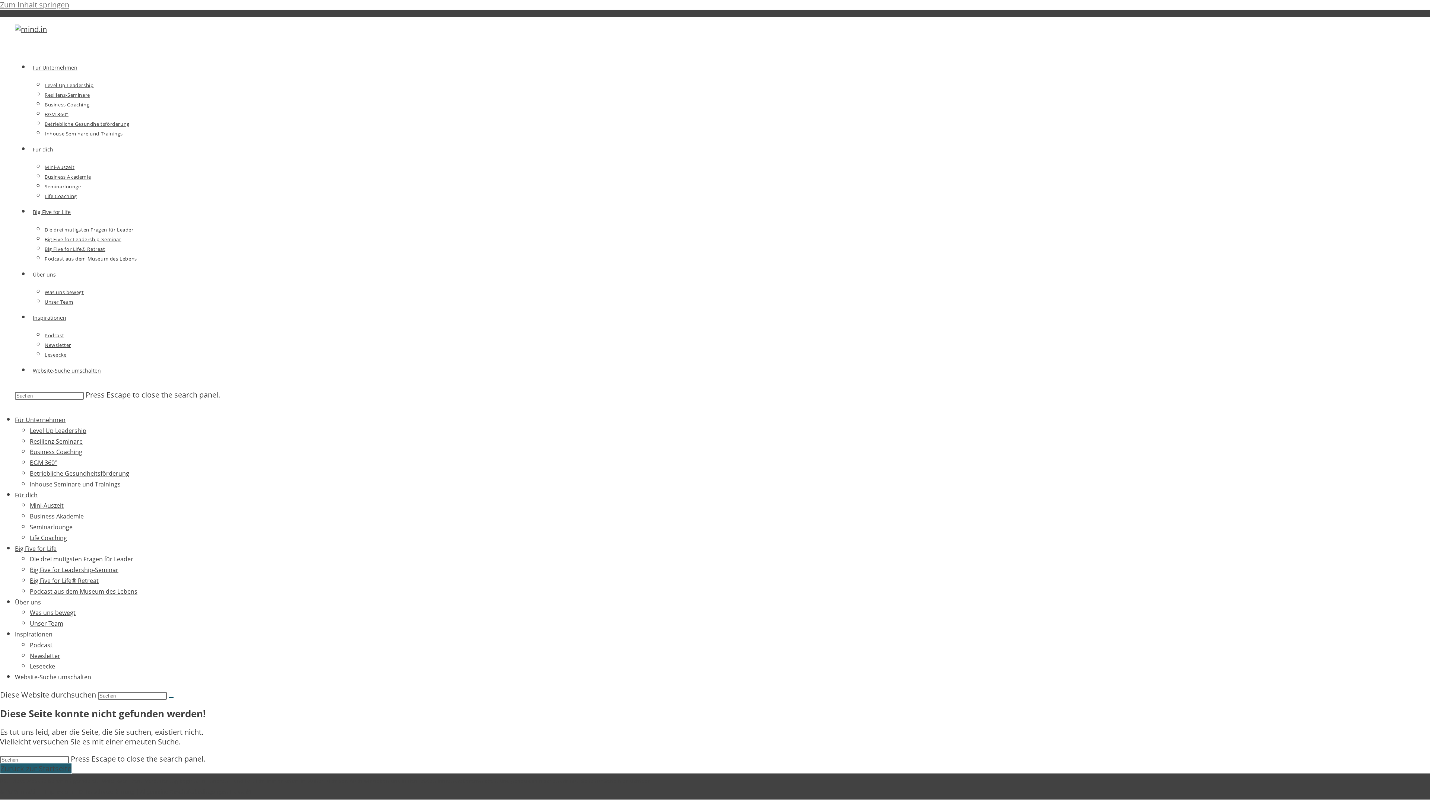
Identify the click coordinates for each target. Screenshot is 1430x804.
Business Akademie (57, 516)
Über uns (28, 602)
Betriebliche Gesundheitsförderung (79, 473)
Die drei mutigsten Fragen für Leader (81, 559)
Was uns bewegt (53, 613)
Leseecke (42, 666)
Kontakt (241, 791)
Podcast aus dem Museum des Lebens (83, 591)
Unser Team (46, 623)
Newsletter (45, 656)
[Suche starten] (171, 697)
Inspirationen (34, 634)
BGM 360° (43, 463)
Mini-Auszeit (47, 505)
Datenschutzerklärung (106, 791)
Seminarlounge (51, 527)
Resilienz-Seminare (56, 441)
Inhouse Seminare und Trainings (75, 484)
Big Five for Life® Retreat (64, 581)
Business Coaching (56, 452)
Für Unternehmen (40, 420)
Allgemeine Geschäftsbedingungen (184, 791)
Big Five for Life (36, 549)
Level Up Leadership (58, 431)
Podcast (41, 645)
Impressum (59, 791)
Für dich (26, 495)
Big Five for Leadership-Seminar (74, 570)
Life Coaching (48, 538)
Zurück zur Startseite (36, 768)
